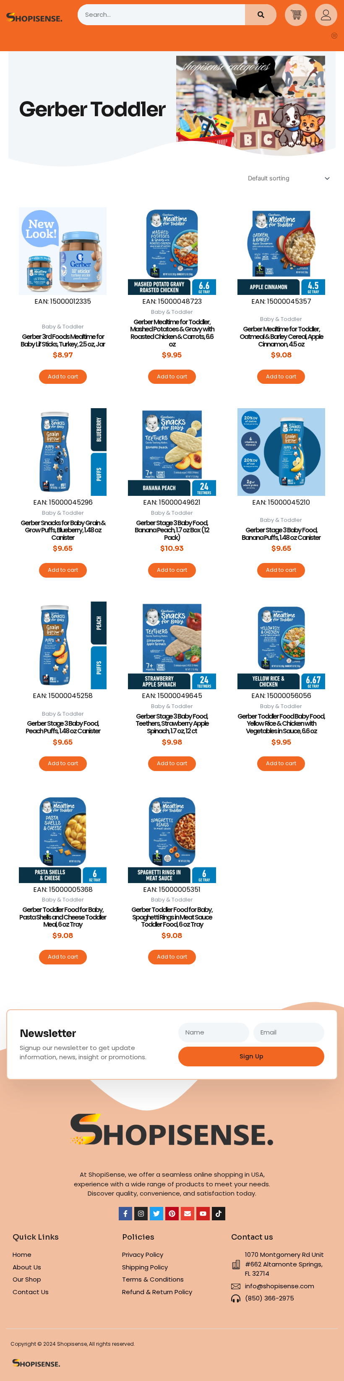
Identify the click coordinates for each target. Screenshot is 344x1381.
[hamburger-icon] (334, 36)
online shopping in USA (228, 1174)
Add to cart (63, 376)
